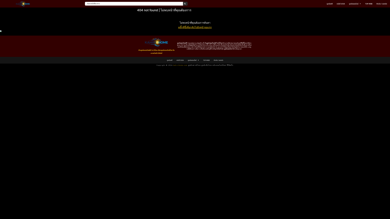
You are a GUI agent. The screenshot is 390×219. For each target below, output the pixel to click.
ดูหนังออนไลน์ (353, 4)
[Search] (185, 4)
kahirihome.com (180, 65)
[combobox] (134, 4)
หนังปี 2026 (341, 4)
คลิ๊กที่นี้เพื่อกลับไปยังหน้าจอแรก (195, 27)
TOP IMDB (368, 4)
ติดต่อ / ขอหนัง (381, 4)
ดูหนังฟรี (330, 4)
